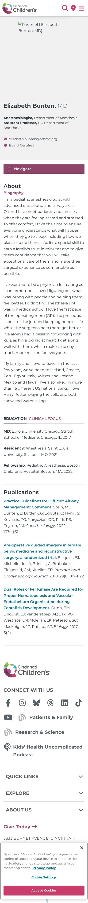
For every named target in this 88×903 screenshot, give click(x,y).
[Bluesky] (36, 703)
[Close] (82, 848)
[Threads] (50, 703)
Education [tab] (15, 418)
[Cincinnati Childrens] (44, 670)
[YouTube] (8, 717)
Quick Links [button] (22, 776)
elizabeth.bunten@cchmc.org (33, 139)
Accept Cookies (44, 890)
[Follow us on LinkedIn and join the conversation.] (64, 703)
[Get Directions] (73, 8)
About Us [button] (19, 810)
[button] (65, 8)
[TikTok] (78, 703)
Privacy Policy (44, 868)
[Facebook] (8, 703)
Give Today (17, 827)
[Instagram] (22, 703)
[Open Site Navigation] (81, 8)
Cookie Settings (44, 877)
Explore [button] (17, 793)
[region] (44, 871)
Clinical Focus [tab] (45, 418)
